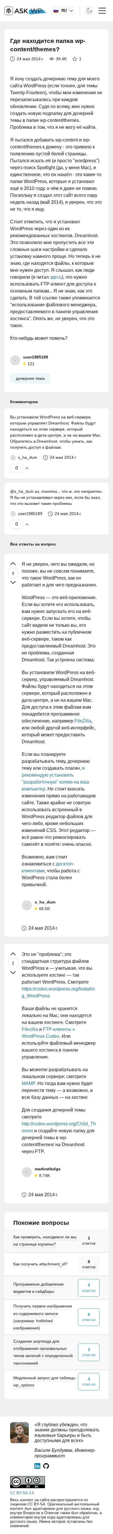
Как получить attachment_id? (40, 1264)
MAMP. (29, 1083)
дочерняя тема (30, 378)
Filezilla (30, 1029)
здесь (56, 277)
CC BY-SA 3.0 (22, 1493)
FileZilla (82, 720)
